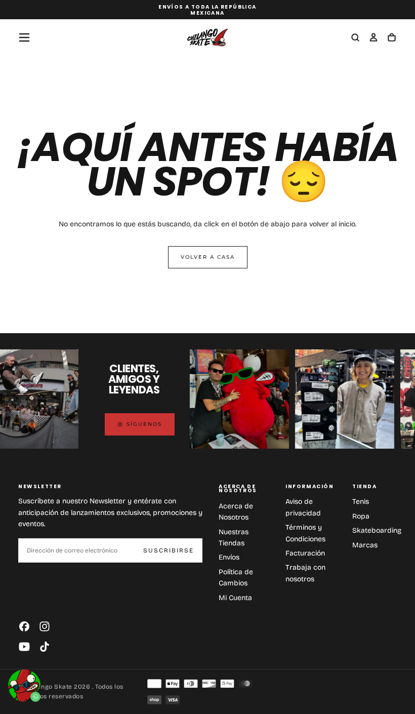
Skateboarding (376, 530)
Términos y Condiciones (305, 533)
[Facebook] (24, 626)
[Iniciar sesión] (373, 38)
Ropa (360, 516)
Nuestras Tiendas (233, 537)
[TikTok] (44, 647)
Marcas (365, 545)
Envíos (229, 557)
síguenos (138, 424)
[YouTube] (24, 647)
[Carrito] (392, 38)
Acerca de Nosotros (236, 512)
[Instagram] (44, 626)
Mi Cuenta (235, 597)
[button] (24, 37)
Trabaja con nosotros (305, 573)
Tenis (360, 501)
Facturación (305, 553)
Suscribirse (168, 550)
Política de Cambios (236, 577)
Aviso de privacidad (303, 507)
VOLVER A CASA (208, 257)
